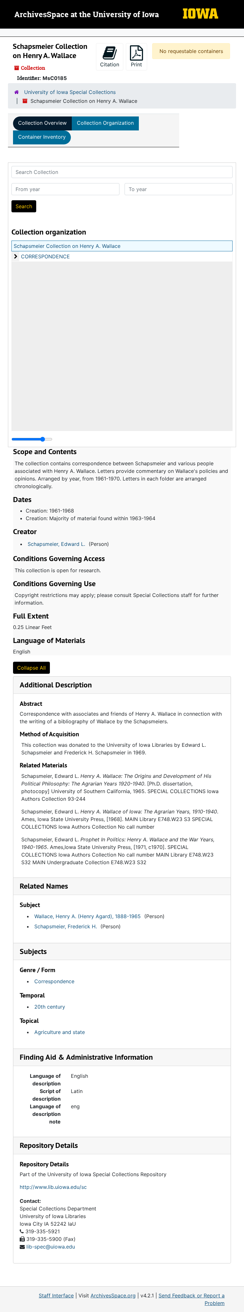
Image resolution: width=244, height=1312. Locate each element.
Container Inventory (42, 137)
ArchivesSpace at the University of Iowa (86, 15)
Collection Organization (105, 123)
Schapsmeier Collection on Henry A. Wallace (67, 246)
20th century (49, 1007)
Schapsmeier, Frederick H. (65, 926)
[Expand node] (237, 32)
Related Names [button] (44, 886)
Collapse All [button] (31, 668)
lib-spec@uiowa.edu (50, 1246)
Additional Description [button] (56, 685)
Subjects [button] (33, 951)
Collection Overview (42, 123)
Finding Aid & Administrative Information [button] (86, 1057)
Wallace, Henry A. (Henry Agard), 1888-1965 (87, 916)
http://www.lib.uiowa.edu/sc (53, 1187)
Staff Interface (56, 1295)
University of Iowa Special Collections (70, 92)
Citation (109, 64)
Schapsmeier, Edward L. (56, 544)
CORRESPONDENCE (45, 256)
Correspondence (54, 981)
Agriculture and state (59, 1032)
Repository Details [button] (49, 1145)
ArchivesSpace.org (113, 1295)
